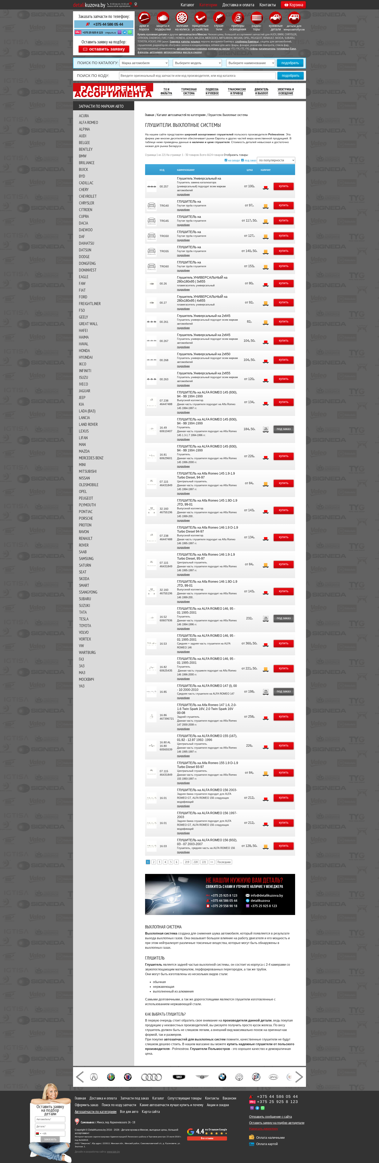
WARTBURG (87, 652)
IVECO (83, 384)
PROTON (85, 525)
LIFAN (83, 437)
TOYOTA (85, 625)
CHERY (84, 189)
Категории (208, 5)
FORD (83, 297)
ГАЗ (81, 659)
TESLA (83, 619)
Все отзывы (207, 1138)
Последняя (224, 862)
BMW (82, 156)
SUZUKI (84, 605)
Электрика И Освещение (286, 91)
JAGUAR (84, 390)
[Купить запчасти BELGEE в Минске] (179, 1077)
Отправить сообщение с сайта (270, 1116)
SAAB (83, 551)
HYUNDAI (86, 357)
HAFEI (83, 330)
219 (187, 862)
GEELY (83, 317)
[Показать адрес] (135, 4)
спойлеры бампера (246, 41)
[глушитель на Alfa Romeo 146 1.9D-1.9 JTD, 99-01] (152, 591)
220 (195, 862)
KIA (81, 404)
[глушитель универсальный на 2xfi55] (152, 379)
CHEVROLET (88, 196)
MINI (82, 464)
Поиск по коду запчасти (119, 1104)
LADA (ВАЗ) (87, 411)
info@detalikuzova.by (267, 895)
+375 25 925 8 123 (93, 32)
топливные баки (286, 48)
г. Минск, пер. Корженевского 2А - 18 (108, 1122)
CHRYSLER (86, 203)
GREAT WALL (88, 323)
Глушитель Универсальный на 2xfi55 (203, 373)
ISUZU (83, 377)
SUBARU (85, 598)
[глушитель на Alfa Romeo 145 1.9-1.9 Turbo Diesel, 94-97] (152, 483)
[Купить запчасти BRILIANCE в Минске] (239, 1077)
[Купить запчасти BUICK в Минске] (256, 1077)
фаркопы (143, 52)
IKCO (82, 364)
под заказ (250, 160)
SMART (84, 585)
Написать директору (263, 1128)
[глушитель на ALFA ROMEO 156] (152, 797)
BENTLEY (86, 149)
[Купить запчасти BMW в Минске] (222, 1077)
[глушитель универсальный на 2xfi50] (152, 360)
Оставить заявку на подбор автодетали (276, 1123)
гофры (254, 48)
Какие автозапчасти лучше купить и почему (171, 1104)
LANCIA (84, 417)
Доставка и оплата (238, 5)
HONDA (84, 350)
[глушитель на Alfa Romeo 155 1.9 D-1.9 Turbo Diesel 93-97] (152, 772)
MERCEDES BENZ (91, 458)
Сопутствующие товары (185, 1098)
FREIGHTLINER (90, 303)
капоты (185, 41)
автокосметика (173, 52)
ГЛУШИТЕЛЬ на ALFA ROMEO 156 (202, 790)
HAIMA (84, 337)
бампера (175, 41)
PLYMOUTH (87, 505)
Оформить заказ (86, 1104)
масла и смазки (192, 52)
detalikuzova (260, 900)
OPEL (83, 491)
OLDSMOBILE (89, 484)
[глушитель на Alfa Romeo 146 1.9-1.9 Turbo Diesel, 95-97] (152, 564)
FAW (82, 283)
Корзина (296, 5)
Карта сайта (151, 1111)
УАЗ (81, 686)
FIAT (82, 290)
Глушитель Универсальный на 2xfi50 (203, 354)
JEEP (82, 397)
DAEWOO (86, 229)
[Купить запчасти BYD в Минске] (273, 1077)
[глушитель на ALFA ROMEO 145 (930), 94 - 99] (152, 402)
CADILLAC (86, 182)
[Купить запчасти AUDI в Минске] (152, 1077)
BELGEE (84, 142)
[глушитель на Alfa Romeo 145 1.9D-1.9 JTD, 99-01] (152, 510)
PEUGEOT (86, 498)
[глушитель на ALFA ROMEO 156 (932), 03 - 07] (152, 846)
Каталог (187, 5)
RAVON (84, 531)
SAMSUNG (86, 558)
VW (81, 645)
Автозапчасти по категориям (95, 1111)
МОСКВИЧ (86, 679)
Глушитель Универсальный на (199, 178)
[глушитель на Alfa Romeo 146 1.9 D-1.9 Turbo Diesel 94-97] (152, 537)
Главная (80, 1098)
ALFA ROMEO (88, 122)
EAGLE (83, 276)
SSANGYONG (88, 592)
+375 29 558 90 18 (224, 906)
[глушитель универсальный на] (152, 186)
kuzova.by (89, 4)
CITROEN (85, 209)
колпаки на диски (219, 48)
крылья (195, 41)
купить (283, 186)
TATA (83, 612)
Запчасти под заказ (134, 1098)
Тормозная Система (189, 91)
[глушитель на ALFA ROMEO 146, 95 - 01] (152, 618)
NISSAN (84, 478)
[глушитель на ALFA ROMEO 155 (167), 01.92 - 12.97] (152, 745)
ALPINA (84, 129)
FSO (82, 310)
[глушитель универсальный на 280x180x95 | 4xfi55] (152, 302)
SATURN (85, 565)
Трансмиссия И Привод (237, 91)
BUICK (83, 169)
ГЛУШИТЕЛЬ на (189, 201)
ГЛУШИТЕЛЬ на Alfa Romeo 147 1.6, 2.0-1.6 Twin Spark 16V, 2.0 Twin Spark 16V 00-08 (206, 708)
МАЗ (82, 672)
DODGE (84, 256)
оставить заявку (107, 49)
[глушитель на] (152, 205)
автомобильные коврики (192, 48)
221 (204, 862)
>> (211, 862)
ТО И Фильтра (166, 91)
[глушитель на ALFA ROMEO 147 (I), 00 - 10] (152, 691)
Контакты (267, 5)
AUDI (82, 136)
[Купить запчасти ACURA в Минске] (94, 1077)
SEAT (82, 572)
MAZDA (84, 451)
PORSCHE (86, 518)
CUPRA (84, 216)
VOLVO (84, 632)
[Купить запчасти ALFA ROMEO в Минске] (111, 1077)
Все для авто (129, 1111)
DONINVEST (88, 270)
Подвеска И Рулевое (212, 91)
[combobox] (40, 1133)
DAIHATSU (86, 243)
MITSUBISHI (88, 471)
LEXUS (84, 431)
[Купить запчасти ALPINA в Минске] (127, 1077)
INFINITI (85, 370)
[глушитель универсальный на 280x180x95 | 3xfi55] (152, 283)
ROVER (84, 545)
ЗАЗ (81, 666)
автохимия (156, 52)
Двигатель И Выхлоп (261, 91)
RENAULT (86, 538)
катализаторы (267, 48)
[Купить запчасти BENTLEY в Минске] (202, 1077)
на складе (234, 160)
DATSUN (85, 250)
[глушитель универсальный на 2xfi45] (152, 321)
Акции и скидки (218, 1104)
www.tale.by (113, 1151)
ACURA (84, 115)
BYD (82, 176)
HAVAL (83, 343)
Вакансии (229, 1098)
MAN (82, 444)
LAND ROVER (88, 424)
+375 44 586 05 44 (108, 24)
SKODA (84, 578)
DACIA (83, 223)
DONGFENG (87, 263)
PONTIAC (86, 511)
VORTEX (85, 639)
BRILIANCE (87, 162)
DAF (82, 236)
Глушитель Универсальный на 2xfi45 (203, 315)
